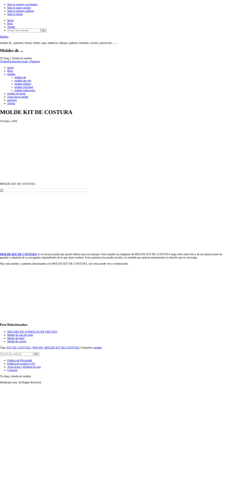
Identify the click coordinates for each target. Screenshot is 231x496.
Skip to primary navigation (22, 4)
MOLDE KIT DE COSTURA (18, 254)
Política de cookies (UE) (21, 363)
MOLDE (37, 347)
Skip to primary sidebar (20, 10)
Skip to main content (19, 7)
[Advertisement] (115, 151)
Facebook (13, 61)
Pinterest (35, 61)
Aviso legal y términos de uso (24, 366)
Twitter (4, 61)
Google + (24, 61)
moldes (98, 347)
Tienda (11, 26)
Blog (10, 23)
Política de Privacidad (19, 360)
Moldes (4, 36)
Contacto (12, 370)
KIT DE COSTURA (19, 347)
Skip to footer (15, 14)
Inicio (10, 20)
